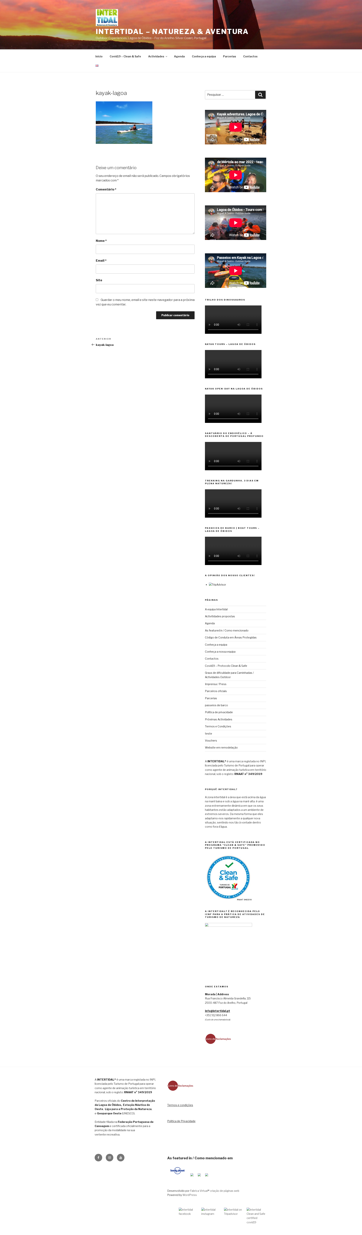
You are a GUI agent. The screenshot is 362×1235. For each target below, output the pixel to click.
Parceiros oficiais (216, 691)
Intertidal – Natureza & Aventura (172, 31)
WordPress (190, 1194)
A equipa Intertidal (216, 609)
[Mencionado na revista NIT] (199, 1177)
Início (99, 56)
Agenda (179, 56)
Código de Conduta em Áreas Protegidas (231, 637)
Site (99, 280)
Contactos (250, 56)
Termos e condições (180, 1105)
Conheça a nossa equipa (220, 651)
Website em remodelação (221, 747)
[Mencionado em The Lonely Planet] (177, 1177)
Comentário (106, 189)
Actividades (156, 56)
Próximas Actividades (218, 719)
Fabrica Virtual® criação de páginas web (214, 1190)
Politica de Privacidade (181, 1121)
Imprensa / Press (215, 684)
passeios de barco (216, 705)
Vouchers (211, 740)
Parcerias (229, 56)
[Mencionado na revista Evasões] (192, 1177)
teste (208, 733)
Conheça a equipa (204, 56)
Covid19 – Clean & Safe (125, 56)
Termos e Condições (218, 726)
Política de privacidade (219, 712)
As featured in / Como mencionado (226, 630)
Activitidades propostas (220, 616)
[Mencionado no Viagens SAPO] (206, 1177)
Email (101, 260)
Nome (101, 241)
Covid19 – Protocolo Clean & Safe (226, 665)
